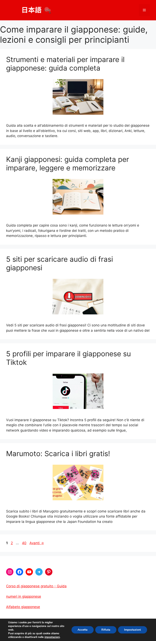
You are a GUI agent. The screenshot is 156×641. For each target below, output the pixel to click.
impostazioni (52, 637)
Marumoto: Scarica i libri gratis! (58, 453)
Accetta (83, 630)
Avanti (36, 543)
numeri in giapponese (23, 596)
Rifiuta (105, 630)
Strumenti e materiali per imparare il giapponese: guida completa (65, 63)
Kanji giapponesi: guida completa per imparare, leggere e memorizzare (67, 163)
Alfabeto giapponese (23, 607)
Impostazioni (132, 630)
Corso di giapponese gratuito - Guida (36, 586)
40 (24, 543)
